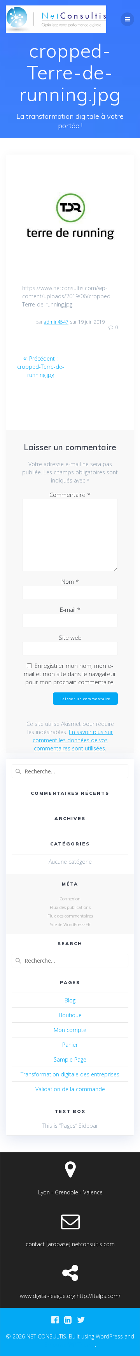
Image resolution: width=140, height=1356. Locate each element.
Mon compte (70, 1030)
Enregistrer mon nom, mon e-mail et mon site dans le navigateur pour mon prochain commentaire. (70, 674)
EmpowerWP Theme (69, 1344)
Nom (70, 581)
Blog (70, 1000)
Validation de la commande (70, 1089)
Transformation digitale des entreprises (70, 1074)
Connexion (70, 899)
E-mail (70, 609)
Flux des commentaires (70, 916)
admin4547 (56, 322)
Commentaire (70, 494)
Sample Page (70, 1059)
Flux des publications (70, 907)
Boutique (70, 1015)
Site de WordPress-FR (70, 924)
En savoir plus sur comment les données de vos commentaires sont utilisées (73, 740)
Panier (70, 1044)
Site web (70, 637)
